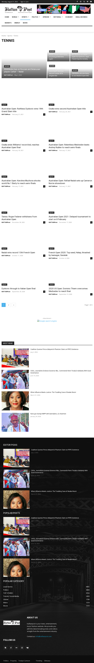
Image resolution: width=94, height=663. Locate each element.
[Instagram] (80, 1)
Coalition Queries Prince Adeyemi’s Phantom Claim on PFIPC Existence (54, 349)
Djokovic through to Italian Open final (18, 288)
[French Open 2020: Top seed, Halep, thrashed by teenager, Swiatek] (70, 239)
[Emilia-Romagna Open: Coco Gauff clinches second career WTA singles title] (58, 70)
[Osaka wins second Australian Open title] (70, 95)
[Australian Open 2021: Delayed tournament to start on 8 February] (70, 203)
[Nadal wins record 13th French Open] (23, 239)
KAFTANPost (6, 114)
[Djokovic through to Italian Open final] (23, 275)
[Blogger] (5, 648)
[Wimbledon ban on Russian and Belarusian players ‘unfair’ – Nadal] (24, 61)
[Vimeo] (87, 1)
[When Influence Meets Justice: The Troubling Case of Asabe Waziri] (15, 400)
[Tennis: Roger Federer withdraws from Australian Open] (23, 203)
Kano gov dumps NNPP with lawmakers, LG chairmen (48, 414)
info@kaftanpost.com (43, 636)
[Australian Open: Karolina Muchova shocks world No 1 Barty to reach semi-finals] (23, 167)
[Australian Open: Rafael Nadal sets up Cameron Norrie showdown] (70, 167)
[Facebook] (77, 1)
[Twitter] (84, 1)
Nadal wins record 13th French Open (18, 252)
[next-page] (14, 305)
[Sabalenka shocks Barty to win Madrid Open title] (81, 70)
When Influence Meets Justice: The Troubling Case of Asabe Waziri (53, 392)
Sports (9, 36)
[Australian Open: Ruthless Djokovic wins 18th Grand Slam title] (23, 95)
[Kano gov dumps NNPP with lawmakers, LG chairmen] (15, 422)
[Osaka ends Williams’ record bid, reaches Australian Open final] (23, 131)
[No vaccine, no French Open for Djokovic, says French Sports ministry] (81, 53)
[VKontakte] (27, 648)
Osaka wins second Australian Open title (67, 108)
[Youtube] (90, 1)
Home (4, 36)
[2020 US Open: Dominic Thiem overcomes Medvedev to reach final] (70, 275)
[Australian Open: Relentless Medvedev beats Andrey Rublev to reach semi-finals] (70, 131)
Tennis (51, 284)
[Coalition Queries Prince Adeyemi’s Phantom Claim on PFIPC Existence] (15, 357)
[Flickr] (16, 648)
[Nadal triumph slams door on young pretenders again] (58, 53)
